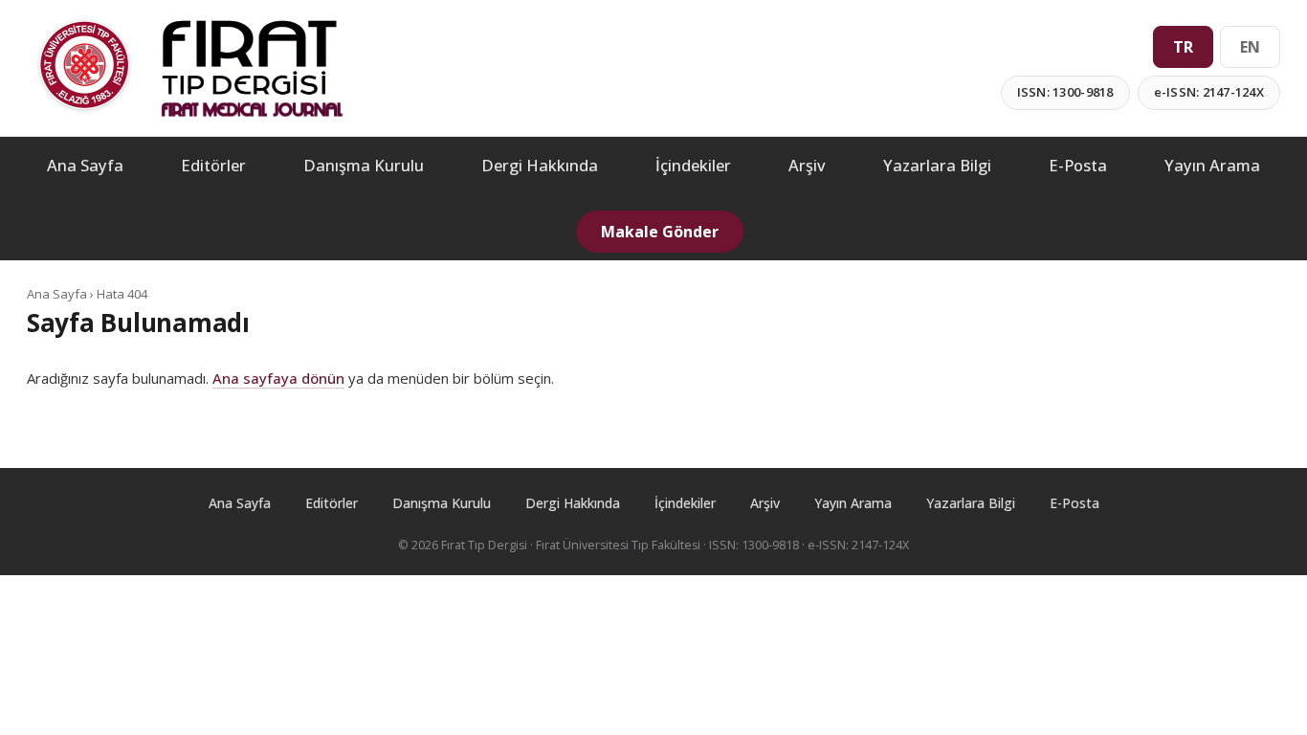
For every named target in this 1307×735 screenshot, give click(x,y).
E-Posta (1078, 165)
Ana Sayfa (85, 165)
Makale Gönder (660, 231)
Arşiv (807, 165)
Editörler (213, 165)
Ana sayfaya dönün (278, 378)
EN (1250, 46)
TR (1183, 46)
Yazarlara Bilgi (937, 165)
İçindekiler (693, 165)
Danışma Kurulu (363, 165)
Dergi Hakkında (539, 165)
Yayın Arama (1212, 165)
